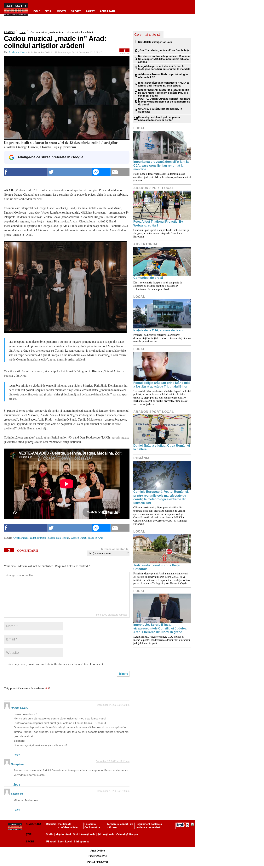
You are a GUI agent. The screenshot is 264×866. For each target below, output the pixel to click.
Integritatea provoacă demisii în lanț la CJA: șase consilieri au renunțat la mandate (164, 67)
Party (90, 11)
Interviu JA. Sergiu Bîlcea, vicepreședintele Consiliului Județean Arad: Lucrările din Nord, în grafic (160, 628)
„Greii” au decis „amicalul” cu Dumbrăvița (163, 50)
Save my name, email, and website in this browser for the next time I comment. (56, 664)
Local (23, 32)
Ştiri (48, 11)
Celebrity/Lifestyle (127, 834)
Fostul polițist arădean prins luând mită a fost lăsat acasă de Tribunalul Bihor (161, 384)
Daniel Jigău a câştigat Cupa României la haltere (161, 447)
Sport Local (65, 841)
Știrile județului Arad (58, 834)
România (141, 458)
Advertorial (145, 244)
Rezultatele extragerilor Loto (155, 42)
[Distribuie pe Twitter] (70, 172)
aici (47, 688)
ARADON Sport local (153, 188)
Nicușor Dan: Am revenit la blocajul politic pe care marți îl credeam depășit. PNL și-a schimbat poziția (163, 92)
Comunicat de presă (148, 277)
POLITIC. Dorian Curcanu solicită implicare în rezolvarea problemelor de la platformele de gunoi (164, 101)
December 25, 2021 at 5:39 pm (113, 791)
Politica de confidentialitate (67, 826)
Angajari (107, 11)
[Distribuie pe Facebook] (26, 172)
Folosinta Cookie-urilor (92, 826)
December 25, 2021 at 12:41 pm (112, 761)
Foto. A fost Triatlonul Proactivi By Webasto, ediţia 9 (158, 223)
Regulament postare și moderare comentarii (149, 826)
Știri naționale (105, 834)
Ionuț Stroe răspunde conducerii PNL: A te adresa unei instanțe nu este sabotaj (163, 84)
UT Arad (51, 841)
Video (61, 11)
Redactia (51, 824)
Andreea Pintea (18, 52)
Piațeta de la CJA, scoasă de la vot (158, 330)
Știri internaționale (84, 834)
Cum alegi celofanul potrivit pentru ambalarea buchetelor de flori (159, 118)
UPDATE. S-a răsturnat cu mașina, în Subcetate (160, 110)
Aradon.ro (33, 824)
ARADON (9, 32)
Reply (17, 754)
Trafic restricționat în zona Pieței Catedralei (156, 567)
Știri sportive (81, 841)
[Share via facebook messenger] (101, 172)
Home (36, 11)
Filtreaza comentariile (115, 549)
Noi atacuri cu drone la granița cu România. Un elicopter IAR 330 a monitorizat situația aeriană (164, 59)
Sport (76, 11)
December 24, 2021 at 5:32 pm (113, 705)
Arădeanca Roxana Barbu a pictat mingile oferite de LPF (163, 76)
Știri (29, 834)
